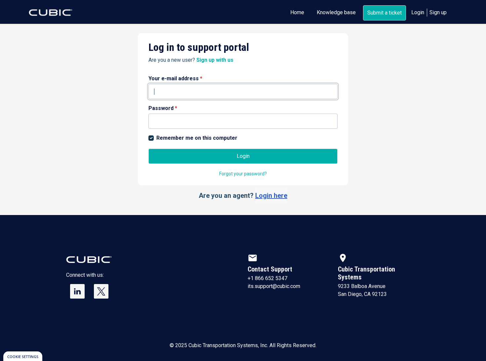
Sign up (438, 12)
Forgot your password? (243, 173)
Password (162, 108)
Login (417, 12)
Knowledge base (336, 12)
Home (297, 12)
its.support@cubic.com (274, 286)
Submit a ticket (384, 13)
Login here (271, 195)
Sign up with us (214, 60)
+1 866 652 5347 (267, 278)
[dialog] (22, 356)
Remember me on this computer (196, 138)
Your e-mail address (175, 78)
